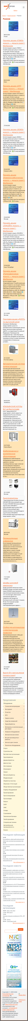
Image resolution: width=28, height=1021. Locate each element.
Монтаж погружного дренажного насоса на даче (14, 845)
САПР (5, 804)
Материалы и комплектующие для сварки (14, 728)
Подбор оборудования (10, 790)
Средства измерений (11, 721)
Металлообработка (9, 775)
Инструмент (8, 709)
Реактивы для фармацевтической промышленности (13, 859)
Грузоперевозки (8, 757)
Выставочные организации (11, 754)
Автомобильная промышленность (9, 826)
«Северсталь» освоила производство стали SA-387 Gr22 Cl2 (14, 899)
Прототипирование (9, 795)
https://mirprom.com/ (11, 1004)
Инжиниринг (7, 769)
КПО (6, 715)
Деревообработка (9, 760)
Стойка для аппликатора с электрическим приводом (13, 630)
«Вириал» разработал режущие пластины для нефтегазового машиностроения (13, 879)
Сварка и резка (9, 718)
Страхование (7, 813)
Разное (6, 830)
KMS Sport (10, 912)
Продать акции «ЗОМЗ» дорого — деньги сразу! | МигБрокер (14, 132)
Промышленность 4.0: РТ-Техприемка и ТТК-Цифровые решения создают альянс (14, 886)
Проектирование (9, 793)
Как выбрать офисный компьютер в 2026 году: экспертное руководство (13, 840)
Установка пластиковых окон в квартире (13, 850)
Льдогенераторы (10, 498)
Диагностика (7, 763)
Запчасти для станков (11, 742)
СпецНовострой (11, 921)
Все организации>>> (19, 923)
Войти (15, 10)
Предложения (11, 15)
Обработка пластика (10, 781)
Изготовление (8, 766)
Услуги (5, 748)
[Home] (9, 7)
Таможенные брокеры (10, 816)
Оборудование (8, 703)
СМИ (5, 807)
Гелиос (9, 919)
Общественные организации (12, 787)
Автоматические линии (12, 735)
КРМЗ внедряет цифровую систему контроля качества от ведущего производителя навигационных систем (14, 872)
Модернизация (8, 778)
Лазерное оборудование (12, 732)
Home (4, 15)
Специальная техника (10, 822)
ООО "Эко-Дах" (11, 910)
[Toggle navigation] (24, 7)
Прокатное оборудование (12, 745)
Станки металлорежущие (12, 706)
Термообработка (10, 724)
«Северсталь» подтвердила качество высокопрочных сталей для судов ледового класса (14, 893)
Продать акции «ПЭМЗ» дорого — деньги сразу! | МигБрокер (14, 43)
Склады (6, 810)
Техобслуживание (9, 819)
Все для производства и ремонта (12, 738)
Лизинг (6, 772)
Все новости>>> (20, 902)
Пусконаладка (8, 798)
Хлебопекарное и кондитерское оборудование (10, 454)
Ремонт (6, 801)
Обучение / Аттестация (10, 784)
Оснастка (7, 712)
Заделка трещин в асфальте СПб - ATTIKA (14, 917)
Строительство (8, 751)
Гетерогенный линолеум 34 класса (13, 855)
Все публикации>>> (19, 862)
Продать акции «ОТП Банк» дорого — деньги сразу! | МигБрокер (13, 88)
